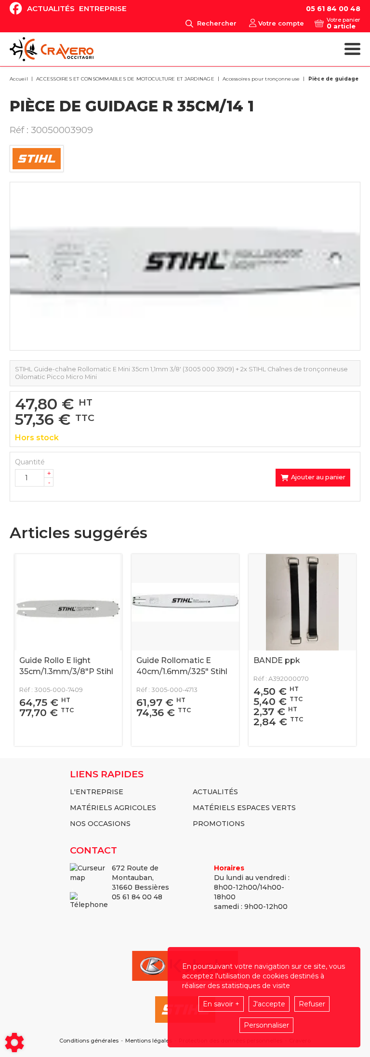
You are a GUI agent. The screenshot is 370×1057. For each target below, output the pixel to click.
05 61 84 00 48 (333, 8)
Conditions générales (89, 1040)
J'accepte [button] (269, 1004)
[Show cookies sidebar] (14, 1042)
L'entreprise (96, 791)
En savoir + (221, 1004)
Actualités (51, 8)
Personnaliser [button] (266, 1025)
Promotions (219, 823)
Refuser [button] (312, 1004)
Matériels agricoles (113, 807)
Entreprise (103, 8)
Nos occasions (100, 823)
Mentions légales (148, 1040)
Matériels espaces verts (244, 807)
